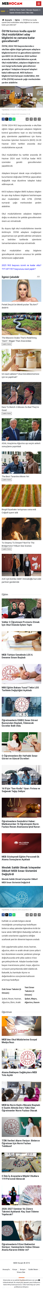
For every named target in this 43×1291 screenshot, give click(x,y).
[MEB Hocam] (12, 3)
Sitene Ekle (21, 1272)
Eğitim (17, 20)
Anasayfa (8, 20)
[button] (31, 119)
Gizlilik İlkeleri (33, 1270)
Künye (14, 1270)
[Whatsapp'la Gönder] (13, 119)
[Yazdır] (27, 119)
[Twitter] (6, 119)
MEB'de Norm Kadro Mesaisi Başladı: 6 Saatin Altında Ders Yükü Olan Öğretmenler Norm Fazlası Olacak (25, 11)
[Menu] (39, 3)
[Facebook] (3, 119)
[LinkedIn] (10, 119)
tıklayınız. (26, 1287)
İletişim (22, 1270)
